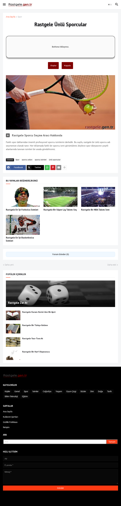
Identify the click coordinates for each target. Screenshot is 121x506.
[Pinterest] (52, 167)
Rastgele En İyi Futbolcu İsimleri (22, 209)
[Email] (58, 167)
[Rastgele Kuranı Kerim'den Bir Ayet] (13, 315)
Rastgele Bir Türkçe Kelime (35, 325)
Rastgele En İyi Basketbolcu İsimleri (20, 239)
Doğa (100, 391)
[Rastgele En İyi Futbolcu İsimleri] (23, 197)
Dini (92, 391)
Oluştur (53, 65)
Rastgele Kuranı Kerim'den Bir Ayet (39, 312)
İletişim (6, 427)
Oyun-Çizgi (71, 391)
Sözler (83, 391)
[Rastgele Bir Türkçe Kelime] (13, 328)
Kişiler (7, 391)
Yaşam (59, 391)
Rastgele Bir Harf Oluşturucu (36, 351)
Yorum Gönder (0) (60, 254)
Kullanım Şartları (10, 417)
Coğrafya (47, 391)
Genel (17, 391)
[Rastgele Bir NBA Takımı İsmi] (98, 197)
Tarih (109, 391)
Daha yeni (9, 265)
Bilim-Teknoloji (11, 396)
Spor (20, 17)
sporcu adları (27, 160)
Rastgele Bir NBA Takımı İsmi (95, 209)
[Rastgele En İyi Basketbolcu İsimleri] (23, 225)
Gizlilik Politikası (10, 422)
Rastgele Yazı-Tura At (32, 338)
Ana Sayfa (10, 17)
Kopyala (67, 65)
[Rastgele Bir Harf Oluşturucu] (13, 355)
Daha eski (111, 265)
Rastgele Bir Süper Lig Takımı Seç (60, 209)
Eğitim (25, 396)
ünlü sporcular (54, 160)
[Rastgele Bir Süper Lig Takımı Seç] (60, 197)
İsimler (35, 391)
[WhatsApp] (47, 167)
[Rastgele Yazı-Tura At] (13, 342)
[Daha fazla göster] (64, 167)
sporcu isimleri (40, 160)
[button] (4, 4)
